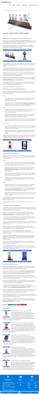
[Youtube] (18, 382)
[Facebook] (23, 382)
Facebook (10, 304)
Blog (37, 5)
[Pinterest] (20, 385)
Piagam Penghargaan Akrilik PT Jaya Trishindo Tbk (21, 310)
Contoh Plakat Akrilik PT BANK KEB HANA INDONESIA (22, 322)
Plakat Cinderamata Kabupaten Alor (18, 347)
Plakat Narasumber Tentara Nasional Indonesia (20, 360)
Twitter (15, 304)
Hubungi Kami (31, 5)
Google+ (19, 304)
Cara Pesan (24, 5)
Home (10, 5)
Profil (13, 5)
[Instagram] (20, 382)
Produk (18, 5)
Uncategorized (8, 10)
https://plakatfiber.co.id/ (18, 86)
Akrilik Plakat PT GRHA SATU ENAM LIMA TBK (20, 335)
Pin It (22, 304)
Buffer (25, 304)
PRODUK (29, 383)
